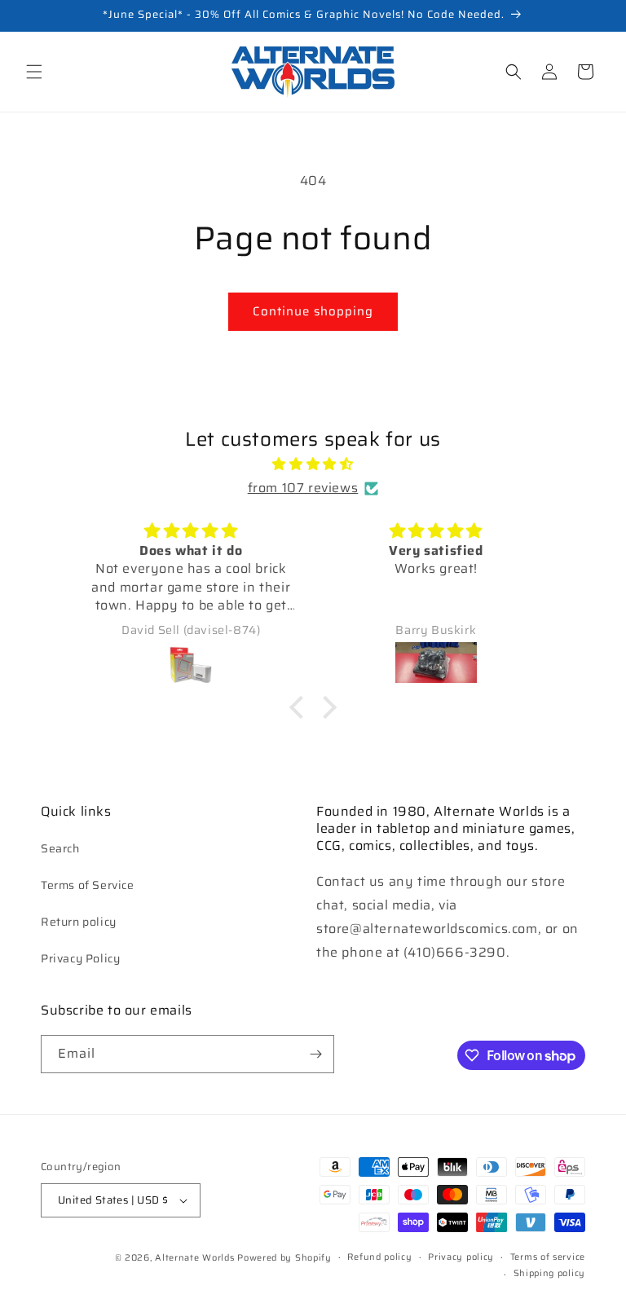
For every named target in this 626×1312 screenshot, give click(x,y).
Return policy (79, 922)
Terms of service (547, 1257)
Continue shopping (313, 311)
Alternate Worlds (194, 1258)
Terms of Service (87, 885)
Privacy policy (461, 1257)
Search (60, 848)
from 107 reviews (303, 488)
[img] (313, 464)
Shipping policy (550, 1273)
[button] (34, 72)
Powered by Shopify (284, 1258)
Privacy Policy (80, 958)
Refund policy (379, 1257)
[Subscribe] (315, 1054)
